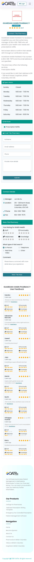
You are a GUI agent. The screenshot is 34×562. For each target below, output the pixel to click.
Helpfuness (9, 237)
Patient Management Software (16, 516)
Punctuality (24, 230)
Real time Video (8, 251)
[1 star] (4, 233)
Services (7, 122)
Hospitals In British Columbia (15, 546)
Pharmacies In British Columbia (16, 540)
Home (8, 527)
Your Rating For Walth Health (14, 227)
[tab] (17, 222)
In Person (8, 247)
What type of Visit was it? (12, 244)
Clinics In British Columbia (14, 543)
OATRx (17, 559)
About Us (9, 533)
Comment (7, 257)
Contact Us (10, 537)
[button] (17, 222)
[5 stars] (13, 233)
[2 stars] (6, 233)
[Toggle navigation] (29, 4)
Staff (6, 230)
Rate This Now (17, 275)
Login (23, 4)
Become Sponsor (11, 530)
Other (23, 250)
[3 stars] (8, 233)
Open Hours (8, 82)
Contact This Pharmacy (17, 33)
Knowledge (24, 237)
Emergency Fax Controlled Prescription (19, 513)
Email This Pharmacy (12, 133)
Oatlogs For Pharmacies (14, 505)
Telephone (25, 247)
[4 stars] (11, 233)
